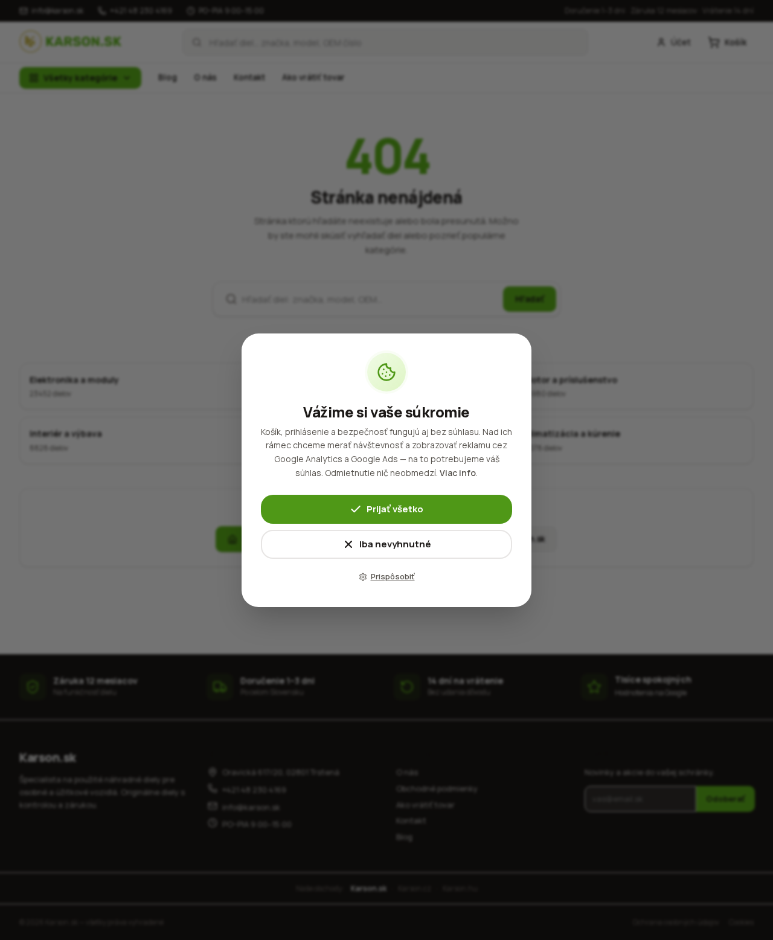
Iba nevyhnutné (395, 543)
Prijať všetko (395, 508)
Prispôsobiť (393, 576)
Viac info (458, 472)
